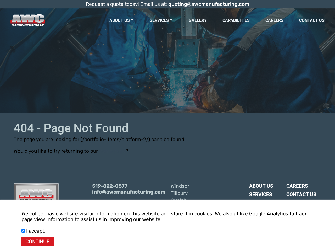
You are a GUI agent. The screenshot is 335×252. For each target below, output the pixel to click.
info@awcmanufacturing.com (128, 192)
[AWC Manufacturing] (27, 20)
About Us (119, 20)
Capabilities (236, 20)
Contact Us (312, 20)
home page (112, 151)
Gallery (198, 20)
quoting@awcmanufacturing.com (208, 4)
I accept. (35, 231)
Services (159, 20)
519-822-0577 (109, 186)
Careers (274, 20)
